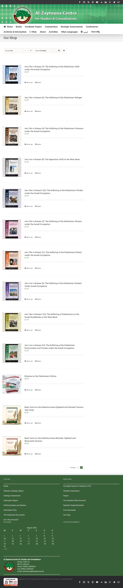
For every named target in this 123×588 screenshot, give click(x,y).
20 (29, 541)
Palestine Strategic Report (14, 491)
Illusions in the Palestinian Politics (40, 376)
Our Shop (66, 515)
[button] (95, 31)
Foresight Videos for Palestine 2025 (77, 486)
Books (6, 486)
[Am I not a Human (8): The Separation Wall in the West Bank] (11, 167)
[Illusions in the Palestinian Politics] (11, 384)
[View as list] (64, 50)
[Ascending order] (30, 50)
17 (5, 541)
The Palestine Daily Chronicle (74, 500)
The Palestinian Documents (14, 515)
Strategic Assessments (12, 495)
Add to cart (29, 82)
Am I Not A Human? (11, 519)
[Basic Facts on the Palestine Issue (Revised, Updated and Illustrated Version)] (11, 446)
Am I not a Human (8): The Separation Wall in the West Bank (52, 159)
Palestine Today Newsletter (73, 505)
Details (39, 82)
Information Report (11, 500)
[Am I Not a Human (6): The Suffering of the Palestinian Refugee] (11, 105)
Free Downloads (69, 510)
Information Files (10, 510)
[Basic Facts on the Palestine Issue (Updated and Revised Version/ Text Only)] (11, 415)
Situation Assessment (71, 491)
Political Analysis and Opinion (15, 505)
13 (29, 538)
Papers (65, 495)
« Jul (5, 549)
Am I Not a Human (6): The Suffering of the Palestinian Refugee (53, 97)
